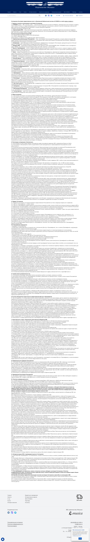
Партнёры (27, 500)
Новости (10, 497)
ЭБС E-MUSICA (28, 499)
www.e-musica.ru (69, 21)
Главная (9, 495)
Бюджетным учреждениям (31, 495)
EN (57, 15)
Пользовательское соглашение (15, 522)
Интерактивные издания (31, 497)
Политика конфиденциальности (15, 524)
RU (59, 15)
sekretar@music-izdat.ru (76, 522)
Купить (9, 500)
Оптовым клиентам (12, 502)
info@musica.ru (78, 524)
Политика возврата (12, 526)
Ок (80, 538)
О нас (9, 499)
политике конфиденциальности (77, 535)
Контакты (27, 502)
